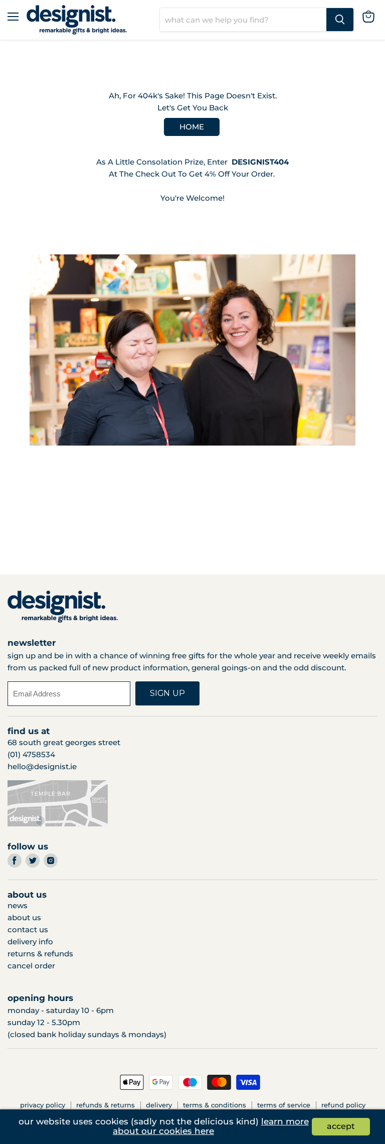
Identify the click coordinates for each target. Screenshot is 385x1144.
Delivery (159, 1105)
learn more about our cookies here (211, 1126)
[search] (243, 19)
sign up (167, 693)
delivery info (30, 941)
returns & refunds (40, 953)
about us (24, 917)
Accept (341, 1126)
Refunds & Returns (105, 1105)
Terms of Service (283, 1105)
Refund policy (343, 1105)
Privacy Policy (42, 1105)
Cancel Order (31, 965)
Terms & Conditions (214, 1105)
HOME (191, 126)
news (18, 905)
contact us (28, 929)
